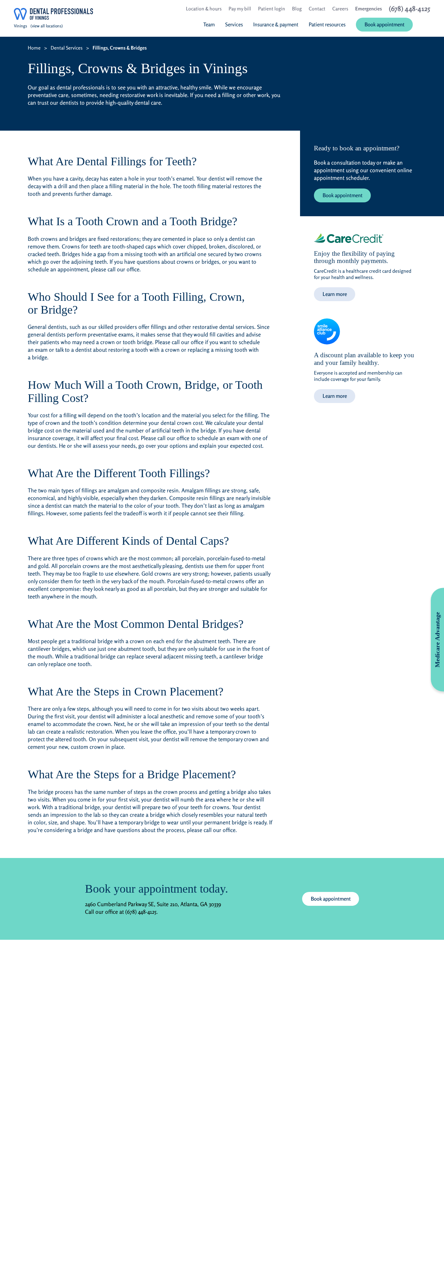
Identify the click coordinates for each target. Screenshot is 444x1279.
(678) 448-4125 (140, 911)
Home (34, 48)
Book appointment (342, 195)
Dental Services (67, 48)
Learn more (335, 294)
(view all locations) (47, 25)
